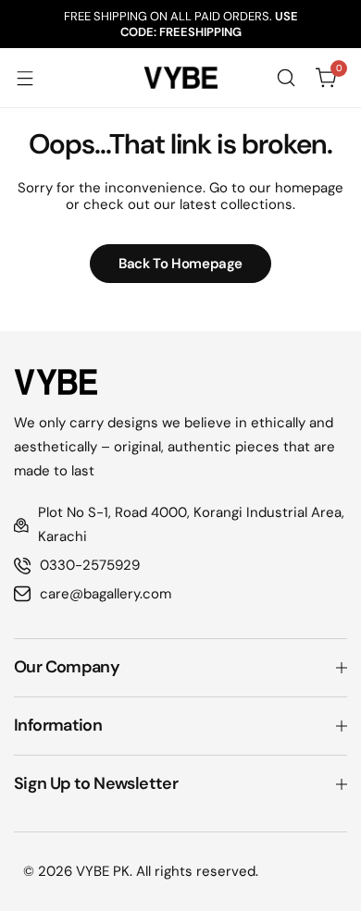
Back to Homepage (180, 263)
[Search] (286, 77)
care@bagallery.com (105, 594)
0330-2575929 (90, 565)
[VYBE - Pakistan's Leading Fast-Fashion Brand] (180, 78)
